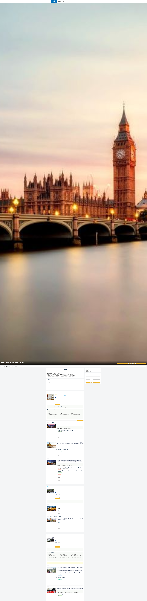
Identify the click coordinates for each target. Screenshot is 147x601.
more (81, 572)
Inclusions (8, 366)
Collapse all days (80, 420)
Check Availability (93, 382)
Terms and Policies (14, 366)
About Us (59, 1)
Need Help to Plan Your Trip (132, 363)
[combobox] (93, 377)
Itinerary (4, 366)
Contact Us (63, 1)
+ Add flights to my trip (80, 388)
